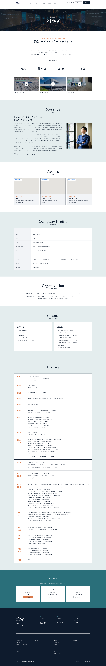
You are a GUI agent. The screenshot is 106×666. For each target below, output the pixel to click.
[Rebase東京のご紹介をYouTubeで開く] (79, 84)
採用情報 (55, 644)
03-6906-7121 (60, 622)
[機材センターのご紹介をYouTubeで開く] (53, 84)
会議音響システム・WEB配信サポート (22, 644)
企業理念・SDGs (57, 642)
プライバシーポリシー (79, 661)
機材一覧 (36, 640)
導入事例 (55, 646)
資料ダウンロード (57, 653)
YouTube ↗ (75, 642)
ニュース (55, 649)
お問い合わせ (86, 2)
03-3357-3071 (43, 622)
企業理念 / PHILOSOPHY (53, 60)
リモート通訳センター (20, 649)
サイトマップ (86, 661)
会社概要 (55, 640)
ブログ (55, 651)
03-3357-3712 (53, 597)
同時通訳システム (19, 640)
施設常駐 (17, 646)
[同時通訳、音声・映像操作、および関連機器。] (18, 3)
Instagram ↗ (75, 640)
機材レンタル (18, 642)
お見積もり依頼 (78, 2)
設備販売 (17, 651)
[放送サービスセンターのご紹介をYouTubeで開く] (26, 84)
